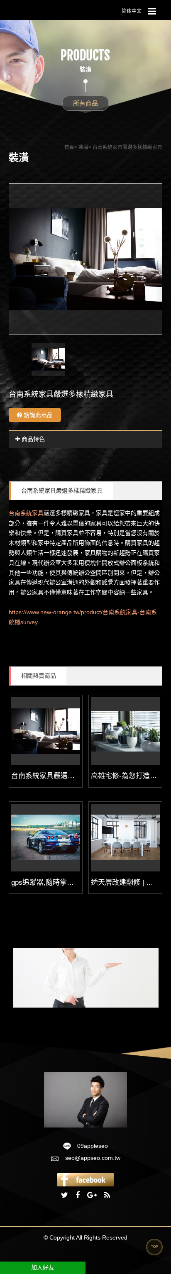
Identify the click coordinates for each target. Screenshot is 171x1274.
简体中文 (132, 11)
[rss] (107, 1196)
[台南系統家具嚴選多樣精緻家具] (45, 731)
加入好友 (42, 1267)
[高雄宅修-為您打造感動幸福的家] (125, 731)
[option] (85, 259)
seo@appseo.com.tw (92, 1157)
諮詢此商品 (37, 415)
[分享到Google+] (92, 1196)
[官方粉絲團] (85, 1179)
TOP (154, 1247)
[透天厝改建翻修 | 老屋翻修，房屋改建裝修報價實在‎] (125, 837)
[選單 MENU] (152, 11)
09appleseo (92, 1145)
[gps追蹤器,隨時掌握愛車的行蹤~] (45, 837)
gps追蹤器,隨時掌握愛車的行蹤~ (62, 882)
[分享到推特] (64, 1196)
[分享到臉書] (78, 1196)
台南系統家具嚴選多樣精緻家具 (62, 490)
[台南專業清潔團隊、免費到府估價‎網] (85, 1099)
